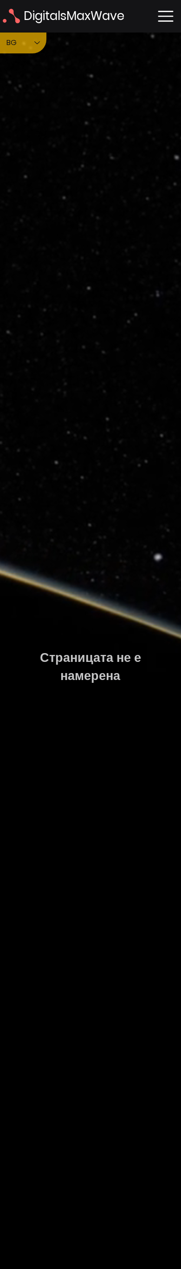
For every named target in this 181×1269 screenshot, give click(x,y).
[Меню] (166, 16)
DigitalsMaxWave (74, 15)
